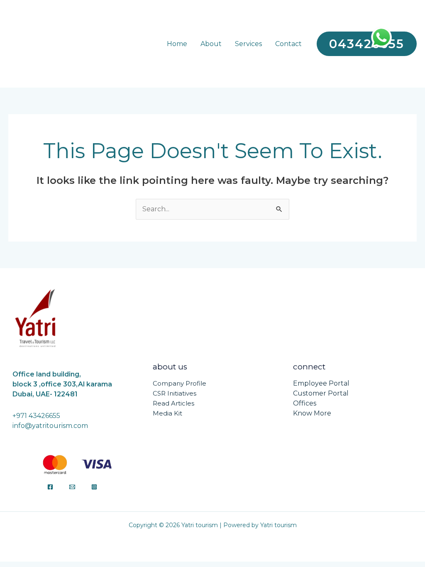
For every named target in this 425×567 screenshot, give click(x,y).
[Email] (72, 487)
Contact (288, 44)
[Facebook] (50, 487)
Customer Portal (321, 393)
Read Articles (173, 403)
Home (177, 44)
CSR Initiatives (174, 393)
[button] (367, 44)
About (211, 44)
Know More (312, 413)
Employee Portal (321, 383)
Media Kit (167, 413)
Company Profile (179, 383)
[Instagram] (94, 487)
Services (248, 44)
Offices (304, 403)
